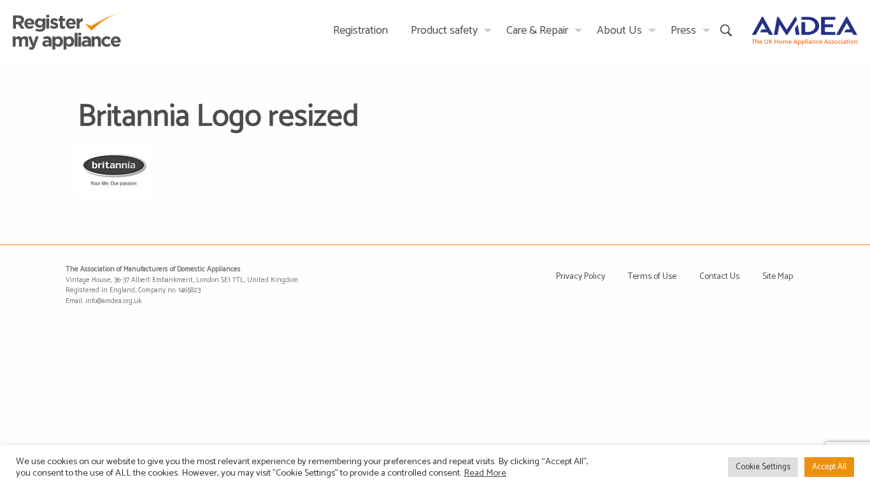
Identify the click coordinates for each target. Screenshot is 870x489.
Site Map (777, 276)
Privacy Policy (580, 276)
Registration (360, 30)
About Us (619, 30)
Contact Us (719, 276)
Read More (485, 473)
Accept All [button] (829, 467)
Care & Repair (537, 30)
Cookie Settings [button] (763, 467)
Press (683, 30)
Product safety (444, 30)
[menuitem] (360, 30)
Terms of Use (652, 276)
